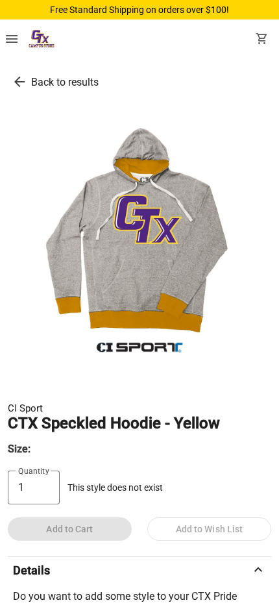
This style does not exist (115, 487)
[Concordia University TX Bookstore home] (42, 40)
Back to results (65, 82)
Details (139, 570)
